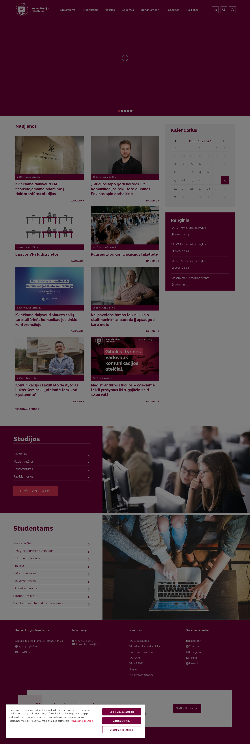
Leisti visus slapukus (122, 712)
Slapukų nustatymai (121, 729)
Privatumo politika (81, 720)
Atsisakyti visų (121, 720)
